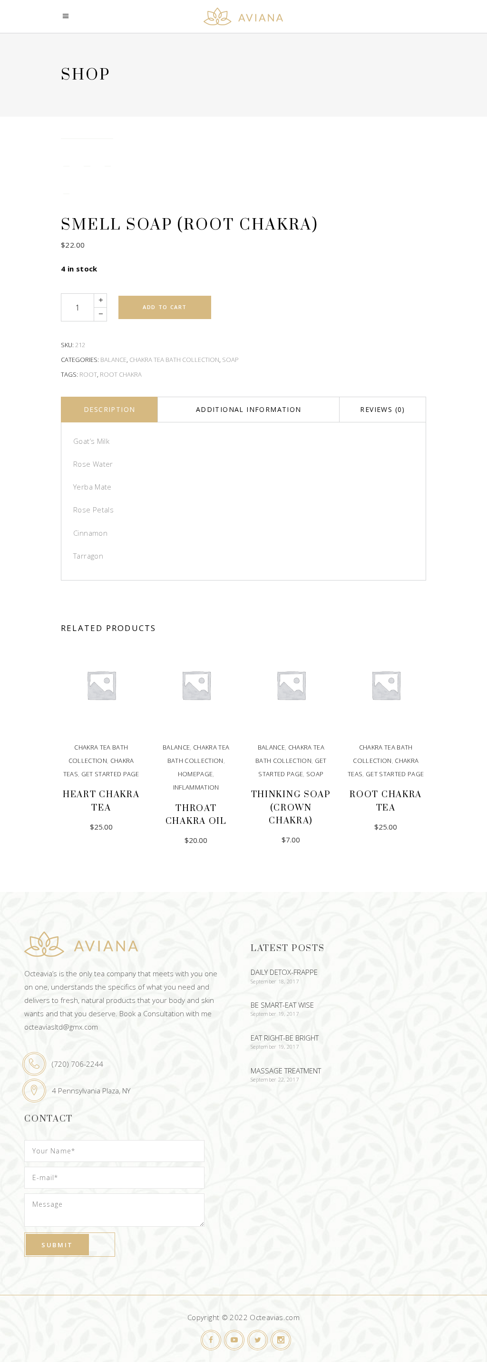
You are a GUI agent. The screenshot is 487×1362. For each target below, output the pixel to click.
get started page (110, 774)
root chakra (121, 374)
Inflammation (196, 787)
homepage (195, 774)
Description (109, 409)
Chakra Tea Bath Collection (174, 359)
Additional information (249, 409)
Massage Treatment (286, 1070)
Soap (230, 359)
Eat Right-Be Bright (285, 1037)
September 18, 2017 (275, 981)
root (88, 374)
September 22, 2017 (275, 1079)
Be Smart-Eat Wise (282, 1005)
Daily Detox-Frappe (284, 972)
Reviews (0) (382, 409)
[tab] (109, 409)
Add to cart (165, 306)
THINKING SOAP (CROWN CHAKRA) (291, 807)
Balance (113, 359)
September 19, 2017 (275, 1013)
